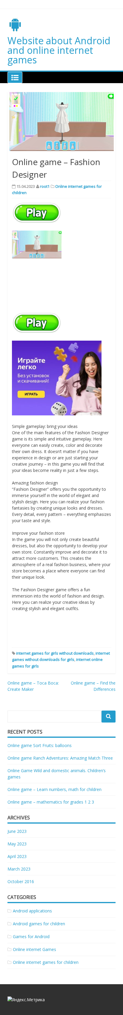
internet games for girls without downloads (55, 653)
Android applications (32, 911)
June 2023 (17, 831)
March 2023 (18, 869)
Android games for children (39, 923)
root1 (45, 186)
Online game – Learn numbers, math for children (54, 789)
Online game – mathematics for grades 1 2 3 (50, 802)
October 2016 (20, 881)
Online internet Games (34, 949)
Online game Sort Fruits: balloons (39, 745)
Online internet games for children (46, 962)
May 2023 (17, 844)
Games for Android (31, 936)
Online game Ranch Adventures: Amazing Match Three (60, 758)
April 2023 (17, 856)
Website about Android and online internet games (58, 50)
